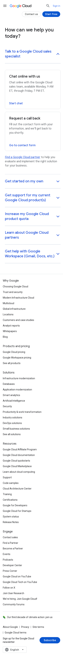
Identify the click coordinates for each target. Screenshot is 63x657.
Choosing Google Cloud (15, 286)
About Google (10, 627)
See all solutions (12, 434)
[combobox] (15, 650)
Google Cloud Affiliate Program (20, 449)
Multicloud (8, 303)
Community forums (13, 604)
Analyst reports (11, 325)
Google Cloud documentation (19, 455)
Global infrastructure (14, 308)
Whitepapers (10, 331)
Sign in (56, 5)
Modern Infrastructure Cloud (18, 297)
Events (6, 554)
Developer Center (12, 565)
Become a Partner (13, 548)
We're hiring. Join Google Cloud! (20, 598)
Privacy (25, 627)
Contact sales (10, 537)
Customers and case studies (18, 320)
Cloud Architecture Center (17, 488)
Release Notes (11, 522)
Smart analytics (11, 395)
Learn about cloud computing (19, 471)
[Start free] (51, 14)
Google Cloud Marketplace (17, 466)
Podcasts (8, 559)
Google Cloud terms (15, 632)
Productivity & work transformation (22, 412)
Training (7, 494)
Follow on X (9, 587)
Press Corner (10, 570)
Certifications (10, 499)
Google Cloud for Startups (17, 511)
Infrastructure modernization (19, 378)
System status (11, 516)
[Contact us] (31, 14)
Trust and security (13, 292)
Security (7, 406)
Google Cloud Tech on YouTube (20, 582)
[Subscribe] (50, 640)
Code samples (11, 483)
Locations (8, 314)
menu (5, 6)
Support (7, 477)
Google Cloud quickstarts (16, 460)
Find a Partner (10, 543)
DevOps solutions (12, 423)
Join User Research (13, 593)
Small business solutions (16, 428)
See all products (11, 363)
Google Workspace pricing (17, 357)
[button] (33, 54)
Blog (5, 336)
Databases (9, 384)
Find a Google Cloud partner (22, 157)
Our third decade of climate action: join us (29, 617)
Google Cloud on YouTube (17, 576)
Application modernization (17, 389)
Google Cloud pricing (14, 352)
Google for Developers (15, 505)
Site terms (38, 627)
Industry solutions (12, 417)
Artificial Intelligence (14, 400)
